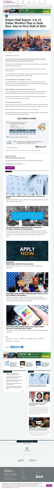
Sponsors (12, 6)
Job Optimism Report (36, 64)
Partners (17, 6)
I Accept (49, 485)
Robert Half (8, 341)
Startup (45, 3)
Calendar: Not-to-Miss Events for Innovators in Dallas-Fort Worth (12, 374)
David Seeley (10, 55)
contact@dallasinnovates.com (9, 477)
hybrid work (22, 338)
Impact (34, 3)
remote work (41, 338)
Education (28, 3)
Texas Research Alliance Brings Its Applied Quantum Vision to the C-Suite (43, 365)
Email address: (9, 163)
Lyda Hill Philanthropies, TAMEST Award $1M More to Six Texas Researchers (38, 404)
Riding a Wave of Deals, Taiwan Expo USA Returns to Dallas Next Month (27, 365)
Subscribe (10, 167)
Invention (39, 3)
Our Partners (23, 478)
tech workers (16, 341)
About (8, 6)
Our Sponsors (23, 476)
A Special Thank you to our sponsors (27, 441)
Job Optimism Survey (32, 338)
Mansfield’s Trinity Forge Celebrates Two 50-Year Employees (14, 384)
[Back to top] (49, 482)
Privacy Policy (16, 487)
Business (18, 3)
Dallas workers (9, 338)
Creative (23, 3)
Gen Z (16, 338)
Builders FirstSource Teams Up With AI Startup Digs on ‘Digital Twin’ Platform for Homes (14, 387)
